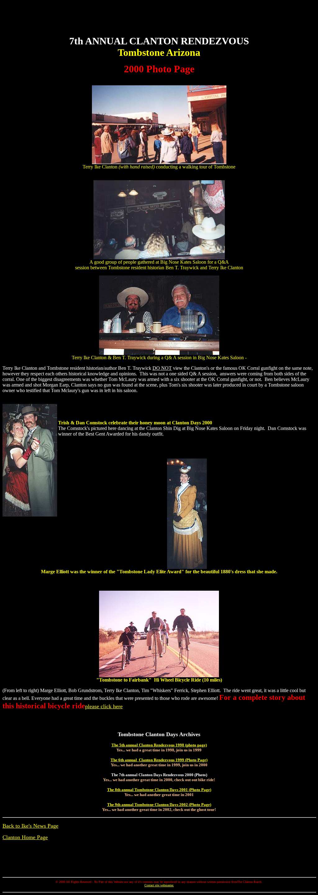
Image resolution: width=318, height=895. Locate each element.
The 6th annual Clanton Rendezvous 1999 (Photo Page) (159, 760)
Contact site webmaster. (159, 885)
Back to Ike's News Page (30, 826)
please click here (104, 706)
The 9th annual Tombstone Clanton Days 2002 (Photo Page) (159, 804)
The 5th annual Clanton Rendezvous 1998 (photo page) (159, 745)
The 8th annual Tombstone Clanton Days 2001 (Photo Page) (159, 789)
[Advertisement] (159, 16)
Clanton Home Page (25, 837)
